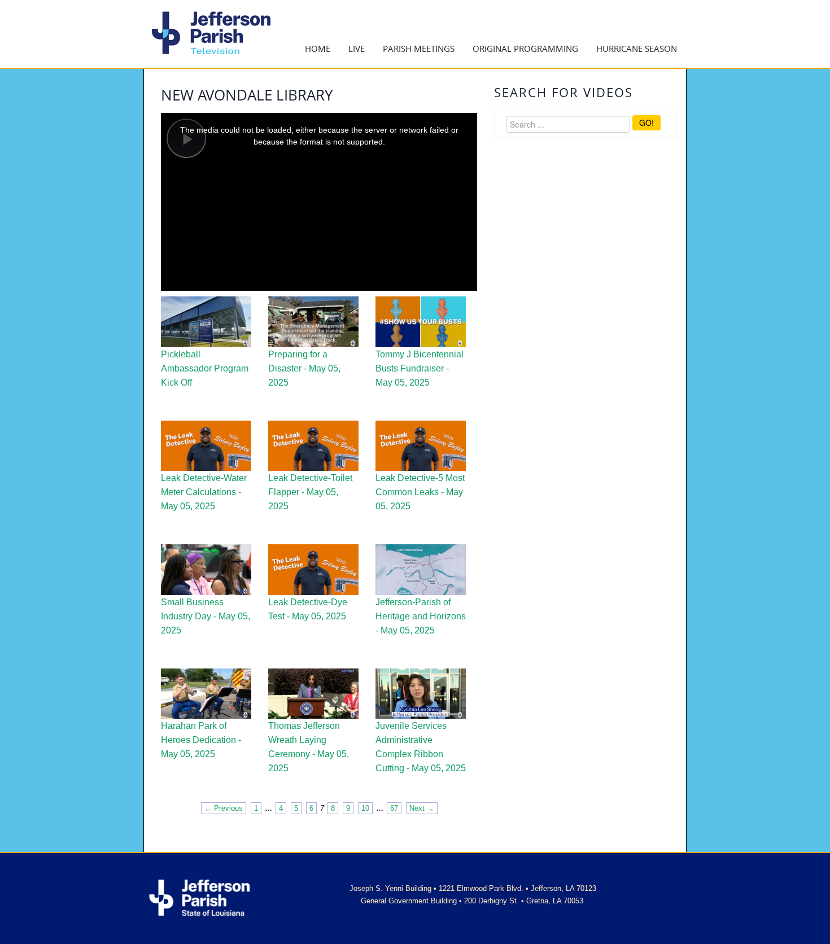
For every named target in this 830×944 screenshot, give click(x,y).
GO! (646, 122)
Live (356, 48)
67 (394, 808)
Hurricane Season (636, 48)
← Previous (223, 808)
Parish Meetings (419, 48)
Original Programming (525, 48)
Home (317, 48)
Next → (421, 808)
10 (365, 808)
